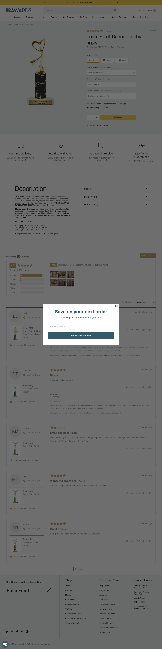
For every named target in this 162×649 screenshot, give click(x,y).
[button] (5, 644)
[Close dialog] (116, 306)
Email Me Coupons (81, 335)
